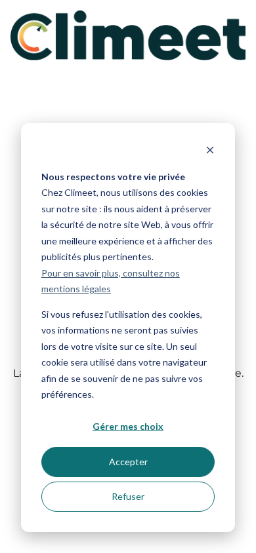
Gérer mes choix (128, 426)
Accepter (128, 461)
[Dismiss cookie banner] (210, 151)
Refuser (128, 496)
